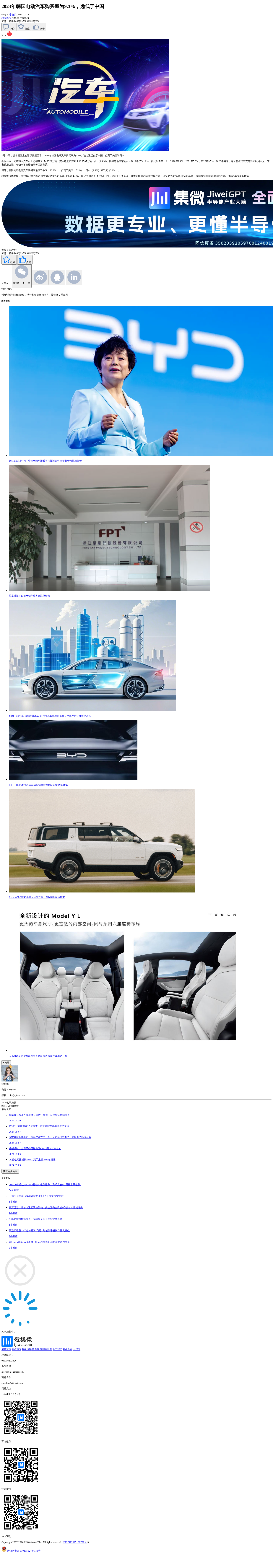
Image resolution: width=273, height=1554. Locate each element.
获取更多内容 (10, 1171)
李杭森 (13, 14)
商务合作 (67, 1349)
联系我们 (37, 1349)
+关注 (6, 1062)
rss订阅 (76, 1349)
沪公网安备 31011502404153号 (23, 1550)
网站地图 (47, 1349)
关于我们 (57, 1349)
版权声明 (16, 1349)
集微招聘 (27, 1349)
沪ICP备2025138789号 (75, 1542)
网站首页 (6, 1349)
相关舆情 (6, 18)
